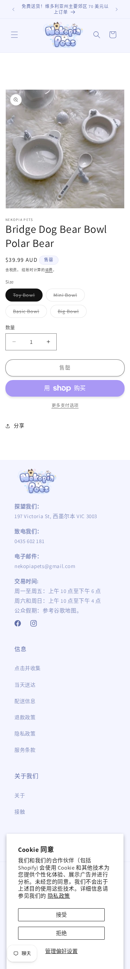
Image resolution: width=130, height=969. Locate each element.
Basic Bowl (28, 313)
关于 (19, 795)
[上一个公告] (13, 9)
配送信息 (24, 701)
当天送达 (24, 685)
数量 (10, 327)
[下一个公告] (117, 9)
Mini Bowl (67, 296)
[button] (14, 35)
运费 (49, 270)
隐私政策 (59, 895)
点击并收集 (27, 668)
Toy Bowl (26, 296)
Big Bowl (71, 313)
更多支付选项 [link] (65, 405)
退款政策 (24, 717)
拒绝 (61, 933)
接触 (19, 811)
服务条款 (24, 750)
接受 (61, 914)
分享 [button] (19, 425)
